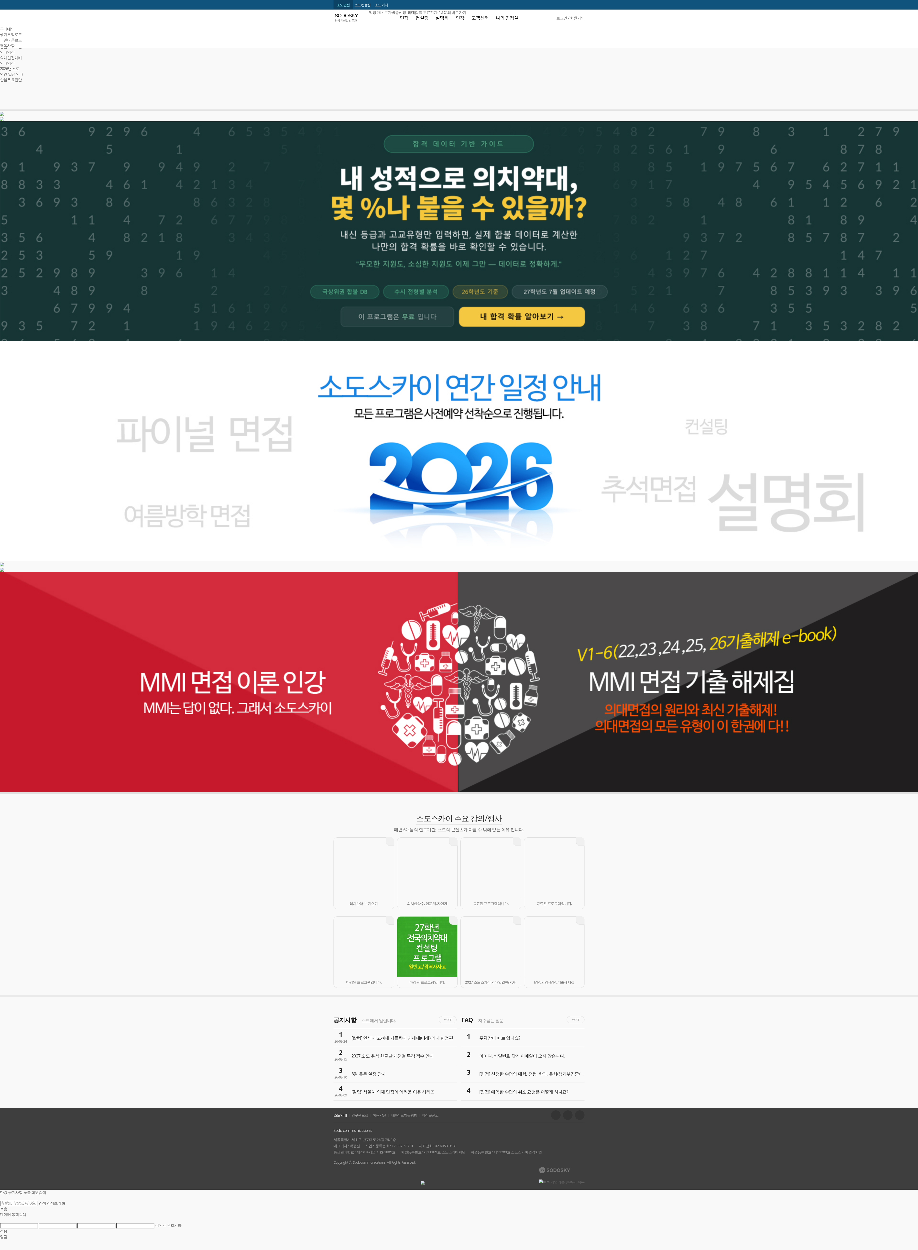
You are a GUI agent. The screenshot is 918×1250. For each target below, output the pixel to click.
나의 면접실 (507, 17)
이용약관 (379, 1115)
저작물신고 (430, 1115)
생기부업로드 (11, 34)
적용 (3, 1208)
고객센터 (480, 17)
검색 (42, 1203)
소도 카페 (381, 4)
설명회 (442, 17)
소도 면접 (343, 4)
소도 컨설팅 (362, 4)
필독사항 (7, 45)
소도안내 (340, 1115)
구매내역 (7, 29)
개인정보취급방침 (404, 1115)
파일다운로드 (11, 40)
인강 (460, 17)
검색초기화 (56, 1203)
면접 (404, 17)
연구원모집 (359, 1115)
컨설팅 (421, 17)
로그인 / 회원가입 (570, 18)
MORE (448, 1020)
